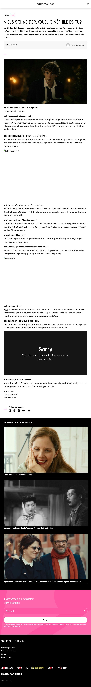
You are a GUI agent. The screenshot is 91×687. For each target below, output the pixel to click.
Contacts (3, 654)
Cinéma (6, 15)
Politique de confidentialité (9, 651)
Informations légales (14, 626)
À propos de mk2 (6, 657)
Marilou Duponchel (79, 45)
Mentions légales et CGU (8, 648)
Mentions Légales (9, 681)
